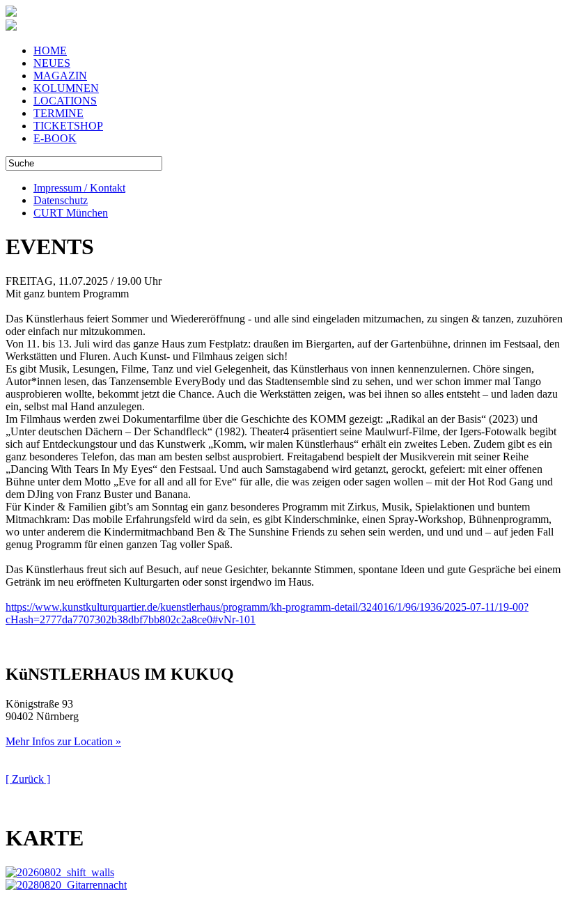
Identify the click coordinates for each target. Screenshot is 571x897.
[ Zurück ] (28, 779)
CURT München (70, 213)
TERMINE (58, 113)
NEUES (51, 63)
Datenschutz (60, 200)
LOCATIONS (65, 101)
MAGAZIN (60, 75)
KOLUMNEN (66, 88)
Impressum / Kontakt (79, 188)
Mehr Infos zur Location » (63, 741)
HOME (50, 50)
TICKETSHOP (68, 126)
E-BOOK (55, 138)
